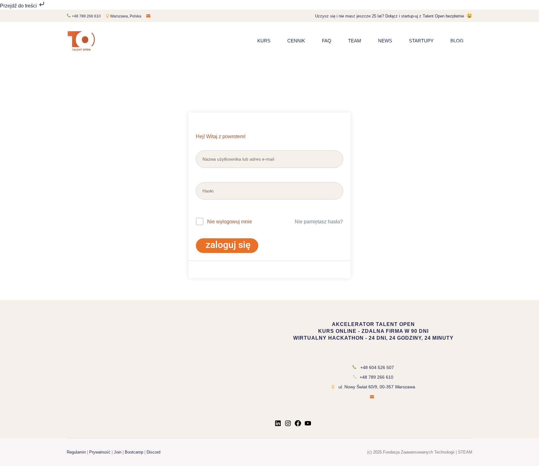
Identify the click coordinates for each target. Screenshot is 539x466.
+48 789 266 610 (86, 16)
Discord (153, 452)
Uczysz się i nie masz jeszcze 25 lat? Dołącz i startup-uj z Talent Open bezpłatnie (389, 16)
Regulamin (76, 452)
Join (117, 452)
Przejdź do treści (19, 5)
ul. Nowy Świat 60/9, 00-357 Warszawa (376, 386)
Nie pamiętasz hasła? (319, 221)
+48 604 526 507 (377, 367)
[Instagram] (288, 425)
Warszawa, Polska (126, 16)
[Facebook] (298, 425)
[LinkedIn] (278, 425)
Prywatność (99, 452)
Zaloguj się (228, 244)
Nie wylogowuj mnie (229, 221)
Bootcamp (134, 452)
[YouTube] (308, 425)
